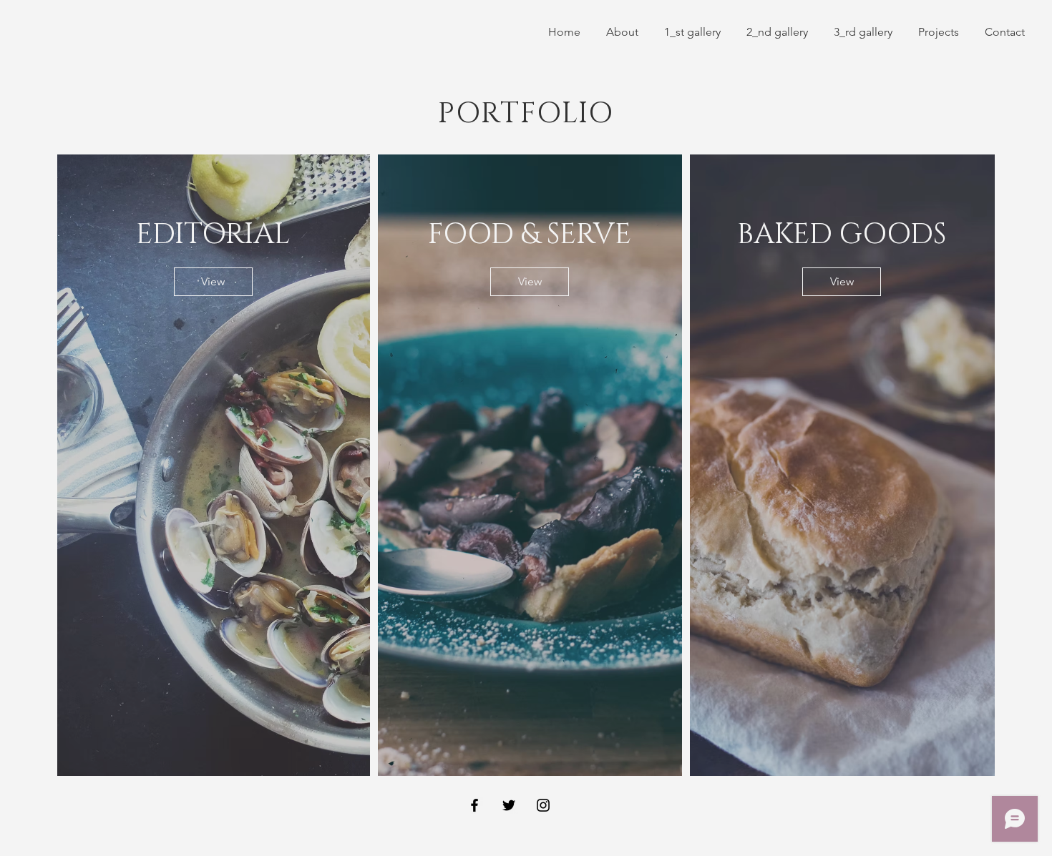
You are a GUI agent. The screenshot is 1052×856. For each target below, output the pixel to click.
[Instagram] (543, 805)
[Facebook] (474, 805)
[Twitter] (508, 805)
